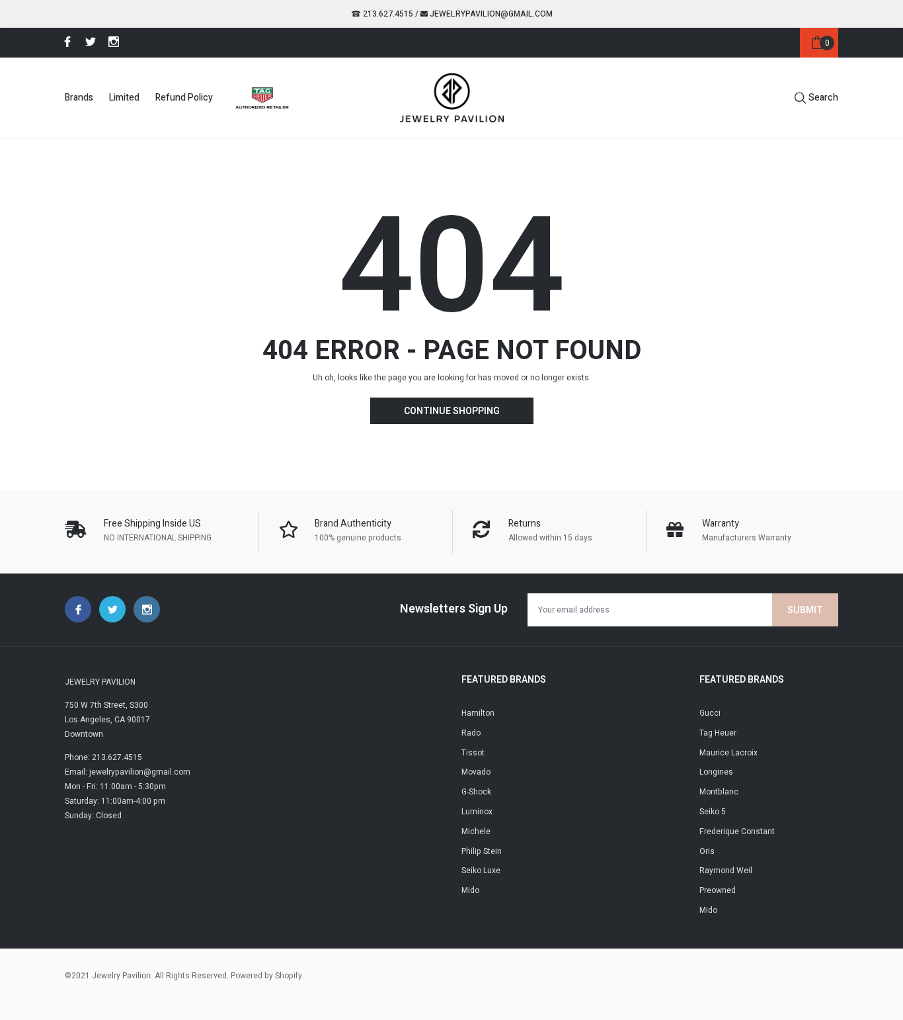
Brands (79, 98)
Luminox (476, 812)
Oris (707, 851)
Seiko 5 (712, 812)
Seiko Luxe (480, 870)
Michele (476, 831)
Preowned (717, 890)
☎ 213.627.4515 (382, 14)
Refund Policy (184, 98)
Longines (716, 772)
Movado (476, 772)
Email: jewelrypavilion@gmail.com (127, 772)
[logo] (451, 97)
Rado (471, 733)
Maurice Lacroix (728, 753)
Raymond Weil (725, 870)
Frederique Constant (737, 831)
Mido (470, 890)
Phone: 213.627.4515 (103, 757)
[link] (65, 42)
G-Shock (476, 792)
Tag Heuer (717, 733)
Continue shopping (452, 411)
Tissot (473, 753)
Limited (124, 98)
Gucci (710, 713)
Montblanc (718, 792)
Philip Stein (481, 851)
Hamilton (477, 713)
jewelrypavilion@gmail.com (490, 14)
